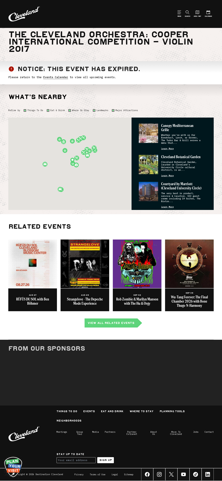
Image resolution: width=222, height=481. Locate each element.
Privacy (79, 474)
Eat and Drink (112, 411)
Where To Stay (142, 411)
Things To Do (35, 110)
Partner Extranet (132, 433)
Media (95, 432)
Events (89, 411)
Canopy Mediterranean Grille (177, 128)
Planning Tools (172, 411)
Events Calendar (55, 77)
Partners (110, 432)
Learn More (167, 148)
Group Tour (79, 433)
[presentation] (148, 133)
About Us (153, 433)
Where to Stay (80, 110)
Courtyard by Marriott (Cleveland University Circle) (181, 186)
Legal (115, 474)
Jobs (195, 432)
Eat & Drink (57, 110)
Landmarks (102, 110)
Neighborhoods (68, 421)
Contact (209, 432)
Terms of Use (97, 474)
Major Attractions (127, 110)
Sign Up (105, 460)
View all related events (111, 323)
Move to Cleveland (176, 433)
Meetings (61, 432)
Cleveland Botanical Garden (181, 157)
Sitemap (128, 474)
